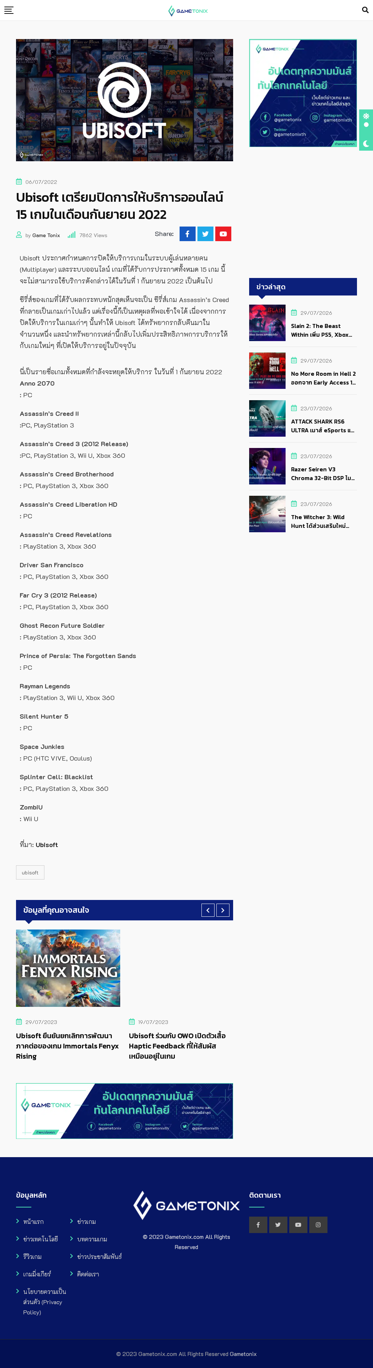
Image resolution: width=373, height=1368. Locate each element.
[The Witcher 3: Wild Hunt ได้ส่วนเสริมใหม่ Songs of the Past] (267, 514)
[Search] (365, 9)
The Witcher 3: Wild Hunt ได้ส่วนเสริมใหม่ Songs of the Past (318, 526)
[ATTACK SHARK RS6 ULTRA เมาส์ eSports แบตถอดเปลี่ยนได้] (267, 418)
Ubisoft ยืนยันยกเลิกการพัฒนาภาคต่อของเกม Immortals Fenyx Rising (67, 1046)
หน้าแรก (33, 1221)
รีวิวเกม (32, 1256)
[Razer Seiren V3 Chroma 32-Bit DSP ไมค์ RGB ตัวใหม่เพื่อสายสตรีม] (267, 466)
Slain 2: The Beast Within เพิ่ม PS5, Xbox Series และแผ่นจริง (320, 334)
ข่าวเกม (86, 1221)
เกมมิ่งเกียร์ (37, 1274)
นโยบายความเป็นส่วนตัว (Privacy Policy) (44, 1302)
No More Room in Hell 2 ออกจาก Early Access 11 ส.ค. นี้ (323, 382)
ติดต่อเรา (88, 1274)
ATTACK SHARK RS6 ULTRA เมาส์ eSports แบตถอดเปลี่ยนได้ (322, 430)
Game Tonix (46, 235)
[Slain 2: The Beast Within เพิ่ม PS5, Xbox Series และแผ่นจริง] (267, 323)
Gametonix (243, 1353)
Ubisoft (30, 872)
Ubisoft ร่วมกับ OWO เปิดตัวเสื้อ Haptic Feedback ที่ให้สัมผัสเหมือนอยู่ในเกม (177, 1046)
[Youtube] (223, 234)
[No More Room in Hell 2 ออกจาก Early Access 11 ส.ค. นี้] (267, 370)
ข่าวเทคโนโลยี (40, 1239)
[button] (208, 910)
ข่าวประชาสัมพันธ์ (99, 1256)
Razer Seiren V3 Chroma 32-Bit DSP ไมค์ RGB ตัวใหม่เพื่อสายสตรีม (323, 478)
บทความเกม (92, 1239)
